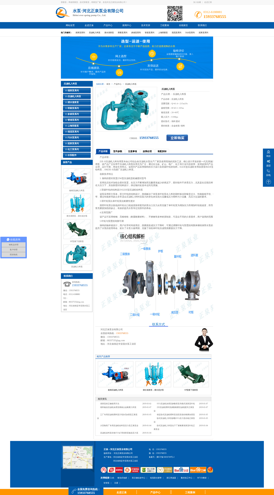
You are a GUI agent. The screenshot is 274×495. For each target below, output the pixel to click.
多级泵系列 (136, 32)
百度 (116, 483)
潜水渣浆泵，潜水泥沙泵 (76, 216)
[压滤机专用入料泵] (161, 319)
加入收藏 (197, 2)
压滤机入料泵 (94, 32)
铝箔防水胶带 (156, 478)
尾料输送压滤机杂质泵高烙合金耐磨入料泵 (118, 407)
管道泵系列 (149, 32)
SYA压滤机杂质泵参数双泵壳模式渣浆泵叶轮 (176, 404)
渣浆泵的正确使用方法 (109, 404)
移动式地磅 (122, 478)
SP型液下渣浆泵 (77, 241)
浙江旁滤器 (171, 478)
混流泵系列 (176, 32)
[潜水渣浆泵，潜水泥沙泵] (153, 374)
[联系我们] (190, 138)
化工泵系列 (73, 149)
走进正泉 (208, 2)
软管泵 (106, 483)
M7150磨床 (202, 478)
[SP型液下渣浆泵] (191, 374)
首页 (108, 84)
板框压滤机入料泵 (77, 190)
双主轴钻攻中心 (138, 478)
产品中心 (117, 84)
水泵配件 (72, 155)
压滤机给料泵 (136, 190)
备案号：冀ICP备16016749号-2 (161, 457)
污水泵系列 (190, 32)
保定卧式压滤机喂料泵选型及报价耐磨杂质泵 (176, 414)
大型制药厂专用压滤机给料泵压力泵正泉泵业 (119, 425)
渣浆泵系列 (80, 32)
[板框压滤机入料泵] (115, 374)
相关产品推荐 (103, 356)
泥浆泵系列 (203, 32)
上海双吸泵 (163, 32)
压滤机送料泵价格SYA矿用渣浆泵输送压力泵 (119, 433)
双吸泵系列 (122, 32)
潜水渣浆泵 (109, 32)
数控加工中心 (186, 478)
